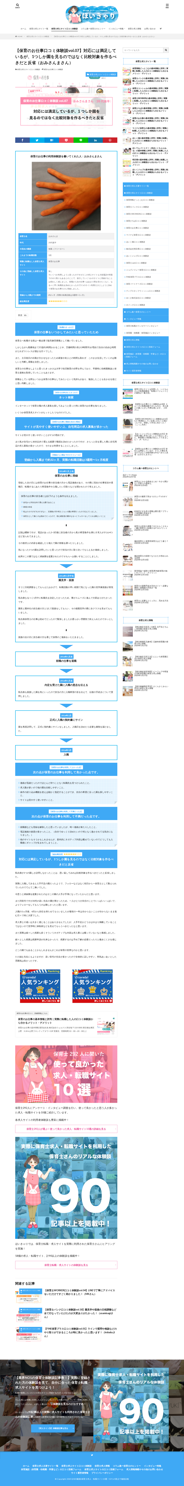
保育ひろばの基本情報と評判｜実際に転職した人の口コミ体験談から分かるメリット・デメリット (150, 110)
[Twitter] (37, 140)
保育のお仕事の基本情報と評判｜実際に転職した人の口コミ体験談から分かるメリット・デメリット (55, 1021)
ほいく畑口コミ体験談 (135, 242)
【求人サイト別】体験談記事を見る (53, 1428)
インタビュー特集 (116, 28)
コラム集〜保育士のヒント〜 (93, 28)
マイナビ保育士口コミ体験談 (138, 235)
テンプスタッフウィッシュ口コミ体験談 (143, 291)
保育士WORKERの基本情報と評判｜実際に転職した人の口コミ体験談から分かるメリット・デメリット (150, 100)
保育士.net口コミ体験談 (136, 263)
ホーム (23, 28)
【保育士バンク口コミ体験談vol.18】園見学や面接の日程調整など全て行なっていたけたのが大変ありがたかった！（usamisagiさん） (80, 1313)
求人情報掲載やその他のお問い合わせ (142, 364)
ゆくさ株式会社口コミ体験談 (138, 298)
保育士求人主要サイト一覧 (137, 186)
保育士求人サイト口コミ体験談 (64, 28)
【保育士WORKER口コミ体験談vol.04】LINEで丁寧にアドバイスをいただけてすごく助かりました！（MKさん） (79, 1292)
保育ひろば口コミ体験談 (136, 221)
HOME (20, 36)
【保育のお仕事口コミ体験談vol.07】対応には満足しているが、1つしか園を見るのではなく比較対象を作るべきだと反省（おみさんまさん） (104, 36)
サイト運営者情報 (133, 371)
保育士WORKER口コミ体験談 (139, 214)
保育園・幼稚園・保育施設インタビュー (143, 333)
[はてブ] (51, 140)
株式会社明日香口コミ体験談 (138, 249)
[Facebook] (22, 140)
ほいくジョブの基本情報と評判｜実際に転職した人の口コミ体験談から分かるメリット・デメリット (150, 172)
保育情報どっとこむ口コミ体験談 (140, 200)
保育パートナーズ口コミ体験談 (139, 284)
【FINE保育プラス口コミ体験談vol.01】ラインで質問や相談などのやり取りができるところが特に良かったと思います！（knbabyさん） (80, 1332)
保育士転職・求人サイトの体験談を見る (66, 1264)
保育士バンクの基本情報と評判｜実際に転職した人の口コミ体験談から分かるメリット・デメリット (150, 81)
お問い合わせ (150, 28)
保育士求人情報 (134, 28)
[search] (166, 50)
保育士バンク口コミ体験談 (137, 207)
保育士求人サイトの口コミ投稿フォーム (143, 347)
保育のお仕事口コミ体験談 (53, 69)
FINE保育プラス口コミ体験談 (138, 277)
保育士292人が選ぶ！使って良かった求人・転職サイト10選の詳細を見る (66, 1128)
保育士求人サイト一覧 (38, 28)
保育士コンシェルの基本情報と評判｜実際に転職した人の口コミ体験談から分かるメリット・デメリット (150, 90)
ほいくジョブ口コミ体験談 (137, 256)
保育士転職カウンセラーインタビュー (142, 326)
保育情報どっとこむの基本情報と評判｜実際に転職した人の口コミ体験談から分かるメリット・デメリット (150, 71)
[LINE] (81, 140)
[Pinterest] (110, 140)
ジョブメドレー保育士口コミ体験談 (141, 270)
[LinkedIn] (95, 140)
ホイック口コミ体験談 (135, 305)
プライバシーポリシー (102, 1472)
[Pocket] (66, 140)
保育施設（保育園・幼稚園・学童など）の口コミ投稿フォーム (145, 355)
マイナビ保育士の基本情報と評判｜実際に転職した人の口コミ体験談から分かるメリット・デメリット (150, 130)
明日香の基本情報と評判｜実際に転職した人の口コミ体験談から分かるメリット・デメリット (150, 162)
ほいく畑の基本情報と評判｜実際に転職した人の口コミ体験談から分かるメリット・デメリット (150, 140)
